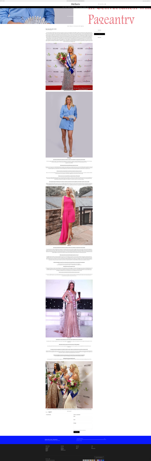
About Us (77, 447)
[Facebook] (0, 1)
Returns (47, 449)
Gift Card (62, 447)
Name (74, 416)
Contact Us (47, 447)
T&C (92, 447)
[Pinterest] (1, 1)
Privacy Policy (93, 448)
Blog (76, 448)
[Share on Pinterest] (51, 412)
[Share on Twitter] (49, 412)
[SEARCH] (98, 4)
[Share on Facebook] (48, 412)
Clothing (62, 449)
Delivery (47, 448)
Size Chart (62, 448)
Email (74, 419)
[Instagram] (3, 1)
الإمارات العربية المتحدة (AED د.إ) (99, 457)
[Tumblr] (2, 1)
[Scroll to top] (149, 459)
